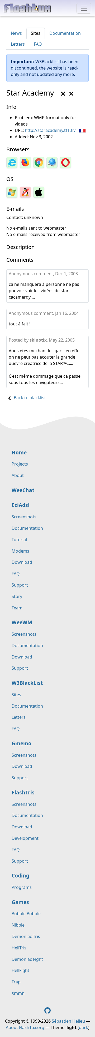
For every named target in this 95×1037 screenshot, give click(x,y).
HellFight (20, 970)
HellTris (19, 948)
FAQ (38, 44)
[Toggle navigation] (84, 8)
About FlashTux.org (25, 1027)
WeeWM (22, 622)
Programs (22, 887)
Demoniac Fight (27, 959)
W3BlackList (27, 682)
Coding (20, 875)
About (18, 475)
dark (83, 1027)
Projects (20, 464)
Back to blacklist (30, 398)
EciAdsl (21, 505)
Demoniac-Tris (26, 936)
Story (17, 596)
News (16, 33)
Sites (35, 33)
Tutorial (19, 540)
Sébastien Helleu (68, 1021)
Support (20, 585)
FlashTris (23, 792)
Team (17, 608)
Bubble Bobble (26, 913)
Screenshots (24, 517)
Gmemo (21, 743)
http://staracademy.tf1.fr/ (50, 130)
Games (20, 902)
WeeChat (23, 490)
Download (22, 562)
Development (25, 838)
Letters (18, 44)
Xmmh (18, 993)
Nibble (18, 925)
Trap (16, 982)
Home (19, 452)
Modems (20, 551)
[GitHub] (47, 1010)
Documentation (65, 33)
